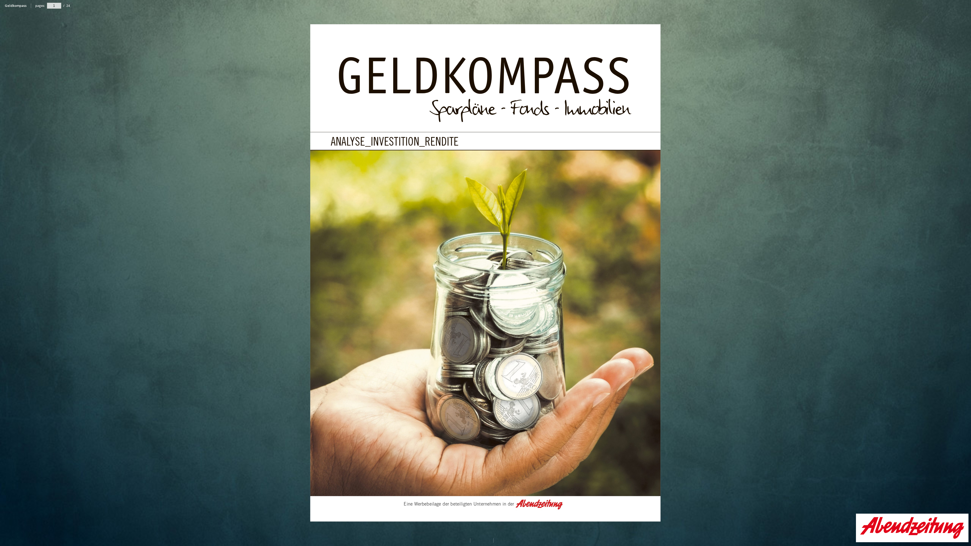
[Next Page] (663, 272)
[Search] (964, 6)
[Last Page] (663, 518)
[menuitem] (964, 5)
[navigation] (54, 6)
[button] (912, 540)
